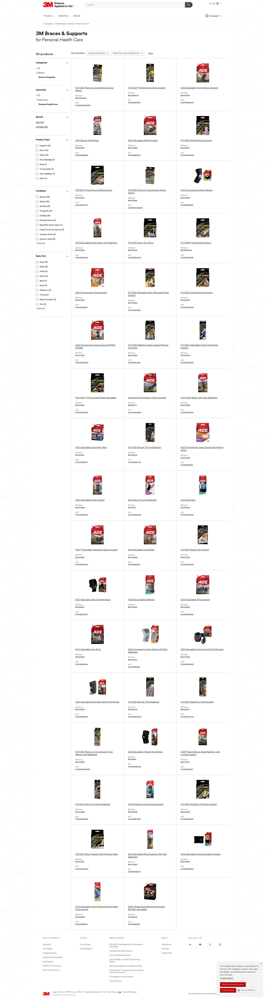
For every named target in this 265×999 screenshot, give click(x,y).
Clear (150, 53)
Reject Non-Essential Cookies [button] (232, 984)
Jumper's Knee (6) (48, 234)
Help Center (166, 944)
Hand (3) (43, 286)
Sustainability (48, 961)
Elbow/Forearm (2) (48, 300)
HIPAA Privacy (70, 992)
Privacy (61, 992)
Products (48, 16)
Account (214, 16)
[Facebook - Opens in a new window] (210, 945)
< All (38, 68)
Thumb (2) (44, 295)
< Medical (40, 73)
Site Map (165, 949)
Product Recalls (115, 981)
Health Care (96, 53)
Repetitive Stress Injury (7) (51, 225)
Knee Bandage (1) (47, 160)
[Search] (189, 5)
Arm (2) (43, 304)
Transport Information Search (120, 951)
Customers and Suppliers (53, 957)
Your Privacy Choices (110, 992)
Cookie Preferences (130, 992)
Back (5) (43, 281)
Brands (77, 16)
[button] (246, 990)
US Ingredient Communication (121, 977)
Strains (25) (44, 202)
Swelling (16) (45, 216)
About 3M (47, 944)
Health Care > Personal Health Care (126, 53)
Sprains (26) (45, 197)
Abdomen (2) (45, 290)
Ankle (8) (43, 272)
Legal (55, 992)
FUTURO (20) (42, 127)
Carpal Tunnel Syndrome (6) (52, 230)
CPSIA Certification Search (120, 955)
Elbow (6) (44, 276)
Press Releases (86, 949)
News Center (85, 944)
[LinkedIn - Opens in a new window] (190, 945)
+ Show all (40, 243)
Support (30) (45, 146)
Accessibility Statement (92, 992)
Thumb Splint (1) (47, 169)
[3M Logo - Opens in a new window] (58, 5)
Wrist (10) (44, 267)
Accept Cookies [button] (228, 990)
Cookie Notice (226, 978)
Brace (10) (44, 150)
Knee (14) (44, 262)
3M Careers (47, 949)
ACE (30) (40, 123)
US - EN (212, 4)
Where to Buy (167, 953)
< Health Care (42, 100)
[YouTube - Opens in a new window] (200, 945)
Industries (63, 16)
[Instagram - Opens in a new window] (220, 945)
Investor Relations (49, 953)
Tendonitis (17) (46, 211)
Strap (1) (43, 164)
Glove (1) (43, 179)
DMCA (80, 992)
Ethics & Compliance (51, 970)
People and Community (52, 966)
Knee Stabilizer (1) (47, 174)
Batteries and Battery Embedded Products (125, 966)
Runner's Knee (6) (47, 239)
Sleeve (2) (44, 155)
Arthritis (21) (45, 206)
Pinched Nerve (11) (48, 220)
